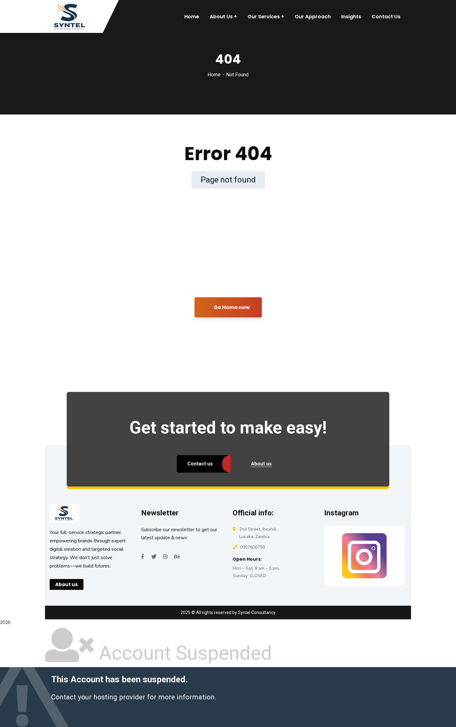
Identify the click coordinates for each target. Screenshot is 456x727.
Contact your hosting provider (98, 697)
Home (214, 75)
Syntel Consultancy (256, 612)
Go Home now (231, 307)
